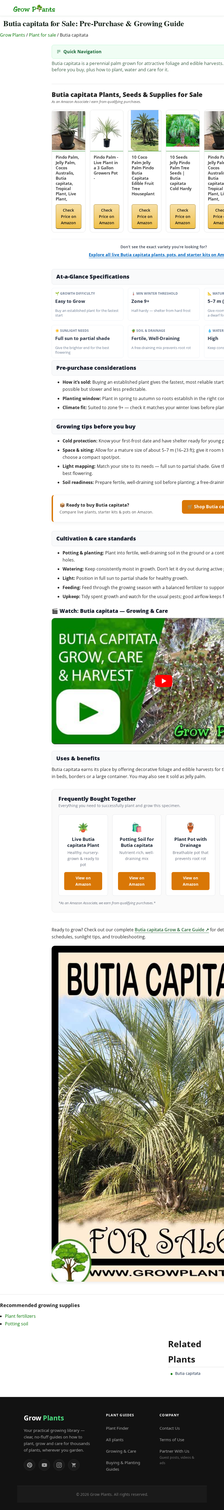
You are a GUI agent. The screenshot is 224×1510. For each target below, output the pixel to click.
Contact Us (170, 1428)
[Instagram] (59, 1465)
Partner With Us (177, 1456)
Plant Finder (117, 1428)
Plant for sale (42, 35)
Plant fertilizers (20, 1316)
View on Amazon (83, 881)
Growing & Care (121, 1451)
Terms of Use (172, 1439)
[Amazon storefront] (73, 1465)
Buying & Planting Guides (123, 1466)
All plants (114, 1439)
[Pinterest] (29, 1465)
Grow (44, 1417)
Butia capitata (188, 1373)
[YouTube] (44, 1465)
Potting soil (16, 1324)
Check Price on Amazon (68, 216)
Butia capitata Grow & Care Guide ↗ (172, 930)
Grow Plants (12, 35)
